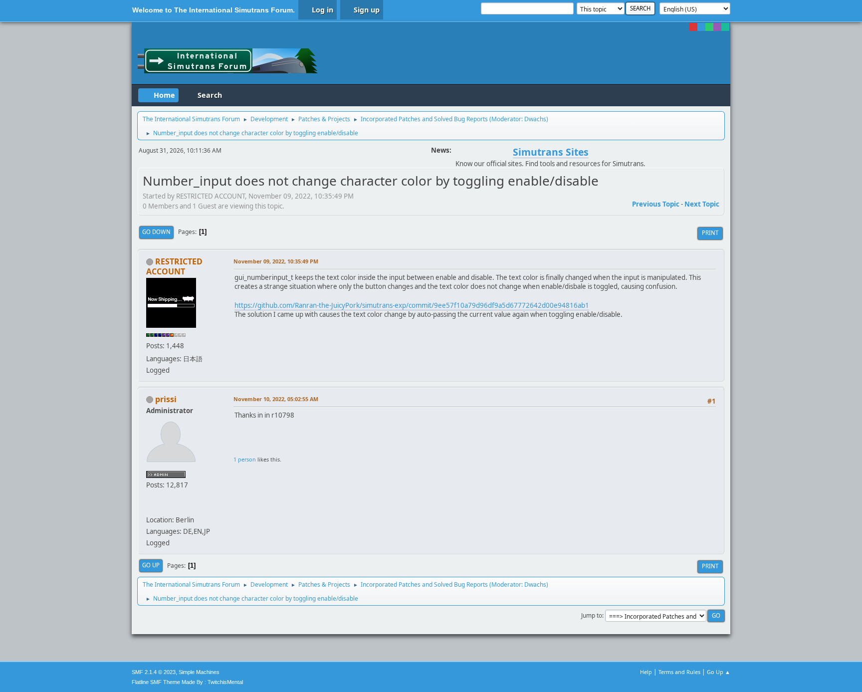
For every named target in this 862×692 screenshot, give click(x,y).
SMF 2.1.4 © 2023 (154, 672)
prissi (166, 399)
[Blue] (701, 27)
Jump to (591, 615)
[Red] (693, 27)
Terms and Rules (679, 672)
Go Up (151, 565)
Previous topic (655, 204)
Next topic (701, 204)
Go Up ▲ (718, 672)
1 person (244, 459)
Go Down (156, 231)
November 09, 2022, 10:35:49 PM (275, 261)
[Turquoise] (725, 27)
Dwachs (535, 119)
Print (710, 232)
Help (646, 672)
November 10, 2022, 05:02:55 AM (275, 399)
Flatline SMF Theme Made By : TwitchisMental (187, 682)
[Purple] (717, 27)
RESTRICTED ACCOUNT (174, 266)
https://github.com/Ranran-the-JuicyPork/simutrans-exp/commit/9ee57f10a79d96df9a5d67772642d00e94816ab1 (411, 305)
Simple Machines (199, 672)
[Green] (709, 27)
